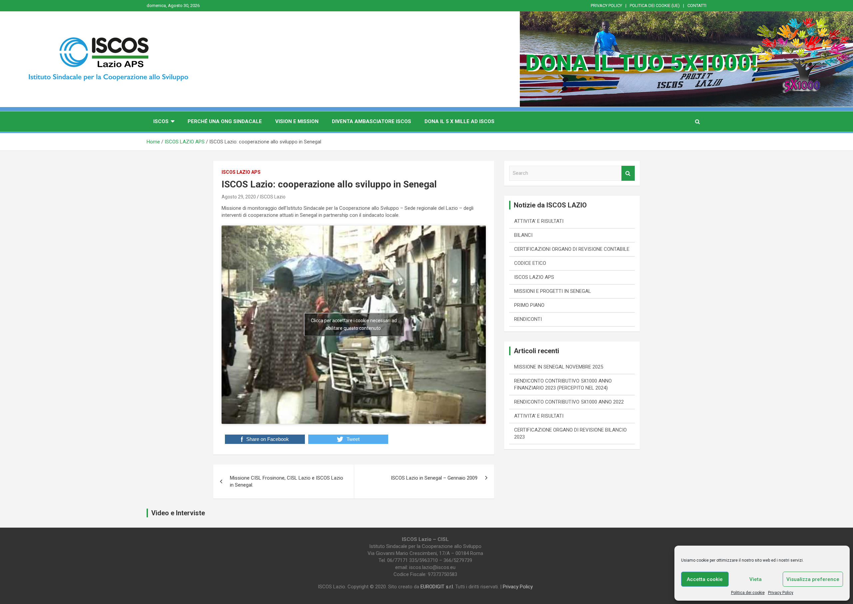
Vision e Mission (297, 121)
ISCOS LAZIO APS (241, 172)
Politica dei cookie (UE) (655, 5)
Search (628, 173)
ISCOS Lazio (273, 196)
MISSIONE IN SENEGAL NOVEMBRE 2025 (558, 367)
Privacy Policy (780, 592)
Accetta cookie (705, 579)
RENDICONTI (528, 319)
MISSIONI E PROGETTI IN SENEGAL (552, 291)
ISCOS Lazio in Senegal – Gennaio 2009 (434, 478)
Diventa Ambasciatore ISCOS (371, 121)
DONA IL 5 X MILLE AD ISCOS (459, 121)
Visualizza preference (812, 579)
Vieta (755, 579)
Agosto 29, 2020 (239, 196)
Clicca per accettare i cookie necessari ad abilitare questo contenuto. (354, 324)
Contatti (696, 5)
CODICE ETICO (530, 263)
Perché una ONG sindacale (225, 121)
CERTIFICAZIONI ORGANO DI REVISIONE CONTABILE (571, 249)
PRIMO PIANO (529, 305)
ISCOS (161, 121)
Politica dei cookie (748, 592)
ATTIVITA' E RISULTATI (538, 221)
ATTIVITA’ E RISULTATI (538, 416)
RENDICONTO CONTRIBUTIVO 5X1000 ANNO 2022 (569, 402)
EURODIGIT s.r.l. (437, 587)
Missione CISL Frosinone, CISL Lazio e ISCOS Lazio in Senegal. (286, 481)
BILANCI (523, 235)
